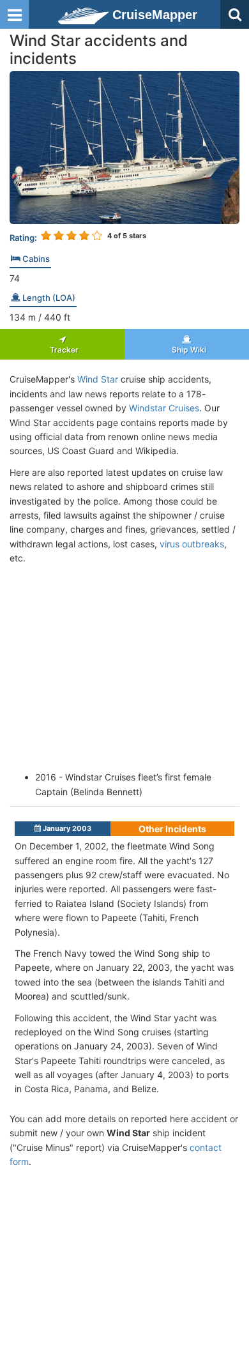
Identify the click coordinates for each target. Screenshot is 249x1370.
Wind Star (97, 379)
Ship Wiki (187, 349)
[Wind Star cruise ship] (124, 146)
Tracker (62, 349)
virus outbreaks (192, 543)
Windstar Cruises (164, 407)
